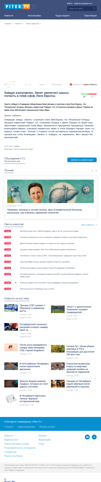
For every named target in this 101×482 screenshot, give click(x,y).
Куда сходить (63, 15)
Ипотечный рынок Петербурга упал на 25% (37, 286)
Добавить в (85, 84)
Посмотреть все (12, 161)
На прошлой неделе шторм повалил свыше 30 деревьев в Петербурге (47, 265)
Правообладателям (26, 427)
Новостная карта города (16, 444)
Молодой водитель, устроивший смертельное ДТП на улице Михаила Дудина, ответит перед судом (54, 272)
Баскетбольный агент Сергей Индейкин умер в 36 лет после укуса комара (49, 228)
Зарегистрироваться (83, 3)
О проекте (8, 427)
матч (11, 146)
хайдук (17, 146)
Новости (8, 15)
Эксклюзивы (34, 15)
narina (41, 84)
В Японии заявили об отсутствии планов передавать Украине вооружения (49, 280)
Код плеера (56, 84)
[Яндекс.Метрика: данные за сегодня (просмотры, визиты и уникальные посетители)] (9, 480)
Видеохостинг (11, 440)
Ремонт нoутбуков (13, 456)
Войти (70, 3)
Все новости (87, 221)
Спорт (30, 149)
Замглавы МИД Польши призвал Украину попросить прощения (45, 259)
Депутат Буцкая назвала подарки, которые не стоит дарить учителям (47, 240)
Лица (41, 444)
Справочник (10, 452)
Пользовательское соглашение (19, 448)
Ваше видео (45, 440)
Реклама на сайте (47, 427)
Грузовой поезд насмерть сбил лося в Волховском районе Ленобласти (48, 246)
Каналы (42, 436)
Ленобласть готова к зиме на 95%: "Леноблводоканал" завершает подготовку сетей (53, 253)
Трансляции (90, 15)
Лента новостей (20, 149)
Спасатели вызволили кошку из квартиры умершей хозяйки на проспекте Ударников (53, 234)
